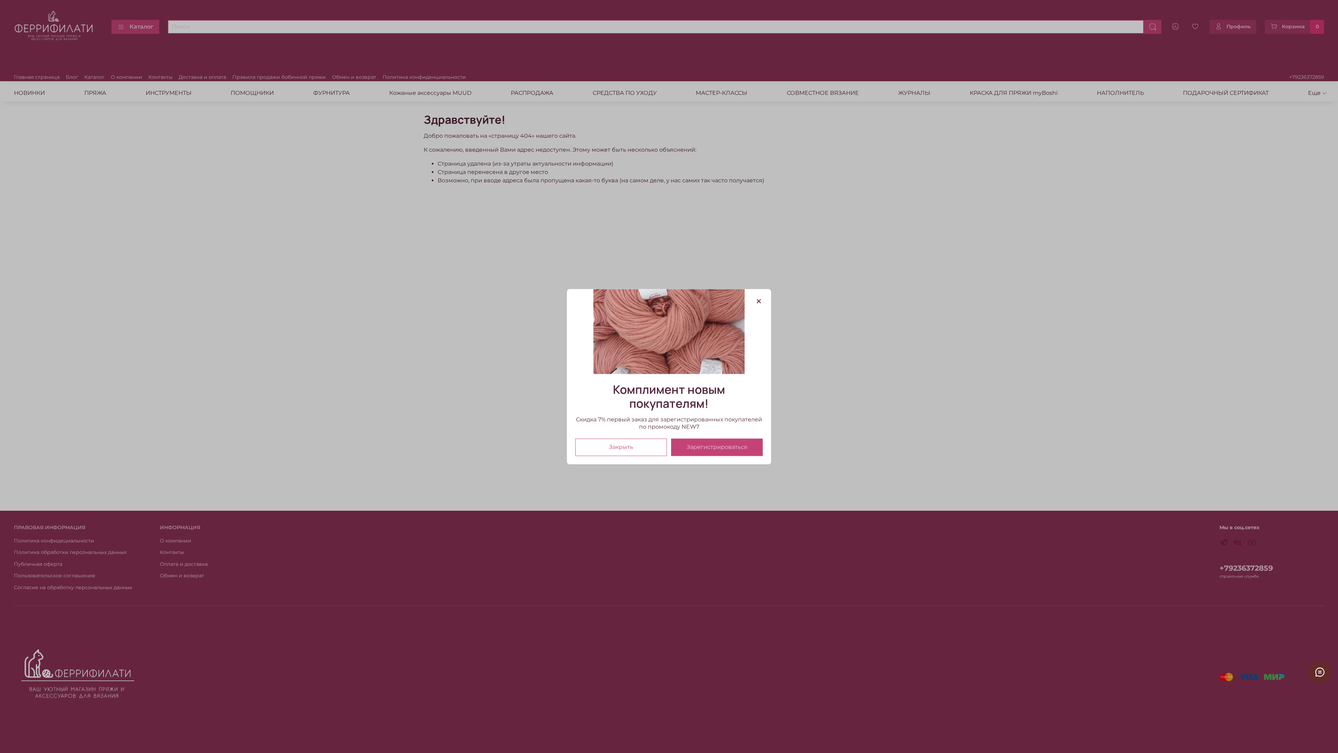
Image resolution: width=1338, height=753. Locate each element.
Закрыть (621, 446)
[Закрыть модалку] (759, 301)
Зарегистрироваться (717, 446)
